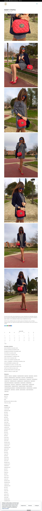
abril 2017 (6, 474)
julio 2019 (6, 430)
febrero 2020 (6, 420)
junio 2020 (6, 413)
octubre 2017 (6, 465)
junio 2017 (6, 470)
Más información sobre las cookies (10, 401)
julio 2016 (6, 487)
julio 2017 (6, 469)
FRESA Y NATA (6, 358)
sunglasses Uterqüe (22, 386)
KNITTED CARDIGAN (8, 349)
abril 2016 (6, 492)
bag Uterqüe (31, 375)
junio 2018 (6, 452)
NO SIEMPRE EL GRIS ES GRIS (9, 366)
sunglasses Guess (25, 384)
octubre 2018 (6, 445)
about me (6, 396)
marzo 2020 (6, 418)
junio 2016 (6, 489)
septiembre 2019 (7, 429)
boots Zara (23, 377)
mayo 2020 (6, 415)
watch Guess (13, 389)
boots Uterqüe (18, 377)
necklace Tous (7, 381)
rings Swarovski (16, 382)
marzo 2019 (6, 437)
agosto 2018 (6, 448)
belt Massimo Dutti (12, 377)
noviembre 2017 (7, 464)
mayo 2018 (6, 454)
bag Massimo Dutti (21, 375)
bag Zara (35, 375)
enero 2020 (6, 422)
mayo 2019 (6, 433)
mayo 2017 (6, 472)
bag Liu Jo (10, 375)
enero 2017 (6, 479)
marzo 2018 (6, 457)
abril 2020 (6, 417)
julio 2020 (6, 412)
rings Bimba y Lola (27, 381)
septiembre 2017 (7, 467)
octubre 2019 (6, 427)
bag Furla (6, 375)
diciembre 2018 (7, 442)
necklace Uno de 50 (13, 381)
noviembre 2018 (7, 444)
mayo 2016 (6, 490)
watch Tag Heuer (22, 389)
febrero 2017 (6, 477)
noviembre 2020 (7, 407)
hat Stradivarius (34, 379)
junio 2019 (6, 432)
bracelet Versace (15, 379)
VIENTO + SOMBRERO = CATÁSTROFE (11, 361)
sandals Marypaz (7, 384)
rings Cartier (33, 381)
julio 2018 (6, 450)
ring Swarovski (23, 382)
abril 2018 (6, 455)
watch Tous (6, 391)
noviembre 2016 (7, 482)
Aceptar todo (23, 505)
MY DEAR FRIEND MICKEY (9, 369)
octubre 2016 (6, 484)
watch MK (17, 389)
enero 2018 (6, 460)
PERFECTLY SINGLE (7, 371)
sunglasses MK (31, 384)
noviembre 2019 (7, 425)
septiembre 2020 (7, 410)
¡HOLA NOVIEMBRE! (7, 363)
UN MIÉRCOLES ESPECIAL (9, 351)
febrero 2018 (6, 459)
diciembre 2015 (7, 499)
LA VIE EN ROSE (7, 354)
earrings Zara (29, 379)
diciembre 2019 (7, 423)
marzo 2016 (6, 494)
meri (6, 11)
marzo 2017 (6, 475)
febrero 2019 (6, 439)
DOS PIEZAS (6, 353)
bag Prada (26, 375)
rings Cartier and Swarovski (9, 382)
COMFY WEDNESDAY (8, 356)
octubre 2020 (6, 408)
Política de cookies (7, 402)
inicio (5, 399)
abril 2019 (6, 435)
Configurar (37, 505)
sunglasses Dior (18, 384)
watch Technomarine (29, 389)
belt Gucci (6, 377)
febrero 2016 (6, 495)
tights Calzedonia (29, 386)
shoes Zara (13, 384)
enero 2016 (6, 497)
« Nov (5, 343)
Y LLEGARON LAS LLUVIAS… (9, 364)
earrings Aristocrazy (22, 379)
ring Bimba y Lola (20, 381)
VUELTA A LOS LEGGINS (8, 359)
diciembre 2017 (7, 462)
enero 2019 (6, 440)
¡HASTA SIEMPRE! (7, 348)
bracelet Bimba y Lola (29, 377)
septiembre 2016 (7, 485)
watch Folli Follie (7, 389)
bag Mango (14, 375)
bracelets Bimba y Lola (8, 379)
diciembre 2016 (7, 480)
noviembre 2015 (7, 500)
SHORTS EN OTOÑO (8, 368)
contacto (5, 397)
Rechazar (30, 505)
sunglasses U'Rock (15, 386)
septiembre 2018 (7, 447)
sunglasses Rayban (8, 386)
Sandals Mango (28, 382)
